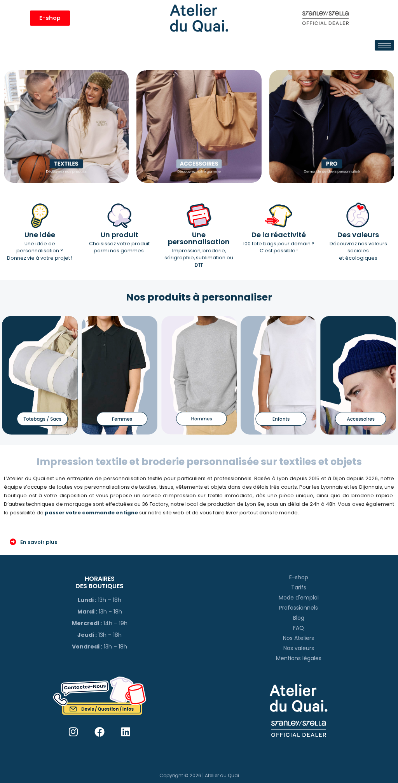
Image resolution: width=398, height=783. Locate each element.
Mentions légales (298, 658)
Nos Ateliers (298, 638)
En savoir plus (38, 542)
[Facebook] (100, 732)
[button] (199, 542)
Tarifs (298, 587)
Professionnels (298, 608)
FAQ (298, 628)
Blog (298, 618)
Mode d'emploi (299, 597)
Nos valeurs (298, 648)
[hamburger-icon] (384, 45)
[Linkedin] (126, 732)
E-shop (298, 577)
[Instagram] (73, 732)
